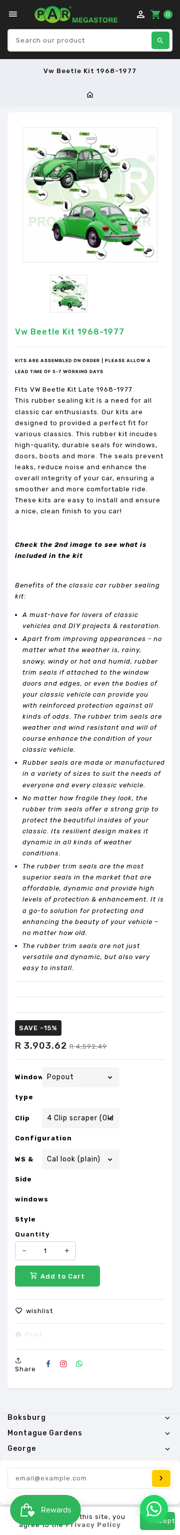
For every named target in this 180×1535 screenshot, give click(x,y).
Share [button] (25, 1369)
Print (33, 1334)
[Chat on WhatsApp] (154, 1509)
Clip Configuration (27, 1128)
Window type (27, 1087)
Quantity (32, 1234)
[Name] (161, 1478)
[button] (34, 1311)
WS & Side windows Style (27, 1189)
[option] (69, 294)
